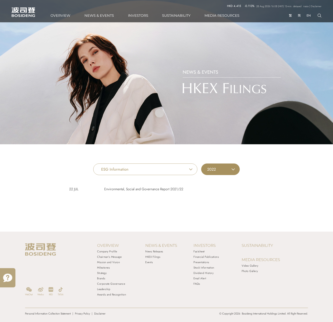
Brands (101, 278)
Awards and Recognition (111, 294)
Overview (60, 15)
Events (149, 262)
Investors (138, 15)
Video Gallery (250, 266)
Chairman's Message (109, 257)
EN (309, 15)
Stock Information (203, 267)
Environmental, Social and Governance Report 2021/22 (143, 189)
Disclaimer (100, 313)
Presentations (201, 262)
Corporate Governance (111, 284)
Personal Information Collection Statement (48, 313)
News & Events (99, 15)
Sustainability (176, 15)
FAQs (196, 284)
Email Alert (199, 278)
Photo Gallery (250, 271)
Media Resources (221, 15)
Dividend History (203, 273)
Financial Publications (206, 257)
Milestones (103, 267)
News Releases (154, 251)
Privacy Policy (82, 313)
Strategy (102, 273)
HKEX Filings (152, 257)
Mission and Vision (108, 262)
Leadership (103, 289)
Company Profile (107, 251)
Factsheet (199, 251)
